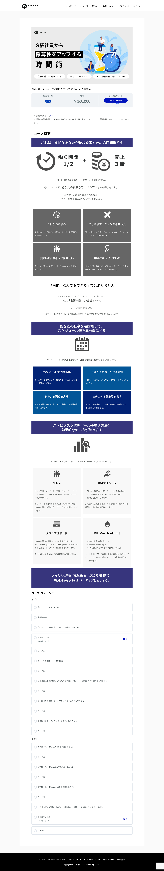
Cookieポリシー (93, 859)
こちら (52, 116)
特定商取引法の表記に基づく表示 (52, 859)
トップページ (70, 6)
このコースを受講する (115, 100)
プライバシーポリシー (76, 859)
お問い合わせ (108, 6)
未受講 (48, 101)
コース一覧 (83, 6)
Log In (116, 103)
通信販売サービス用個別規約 (114, 859)
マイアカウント (123, 6)
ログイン (136, 6)
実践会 (94, 6)
